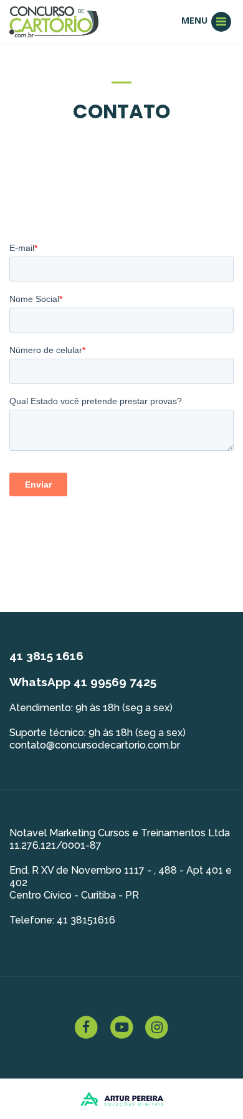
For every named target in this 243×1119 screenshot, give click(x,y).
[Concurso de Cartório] (53, 21)
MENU (195, 20)
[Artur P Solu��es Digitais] (122, 1097)
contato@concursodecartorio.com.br (94, 745)
